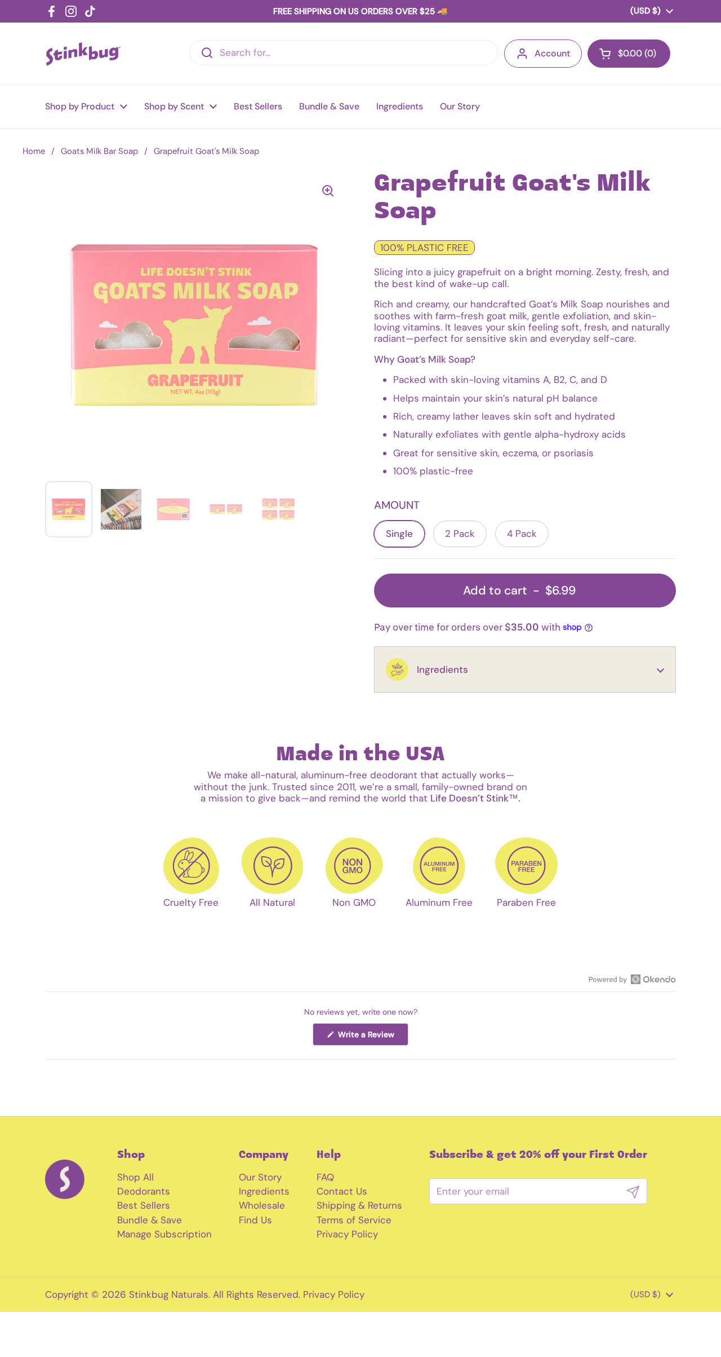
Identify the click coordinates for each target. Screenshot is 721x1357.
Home (34, 151)
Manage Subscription (164, 1234)
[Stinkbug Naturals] (83, 54)
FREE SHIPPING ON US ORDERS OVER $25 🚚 (360, 11)
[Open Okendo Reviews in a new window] (632, 979)
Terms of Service (354, 1220)
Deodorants (143, 1191)
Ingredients (264, 1191)
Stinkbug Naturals (168, 1294)
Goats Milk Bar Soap (99, 151)
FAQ (325, 1177)
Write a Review (372, 1037)
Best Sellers (143, 1205)
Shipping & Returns (359, 1205)
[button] (525, 669)
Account (552, 53)
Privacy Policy (347, 1234)
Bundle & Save (149, 1220)
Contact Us (342, 1191)
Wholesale (262, 1205)
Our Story (260, 1177)
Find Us (255, 1220)
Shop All (135, 1177)
